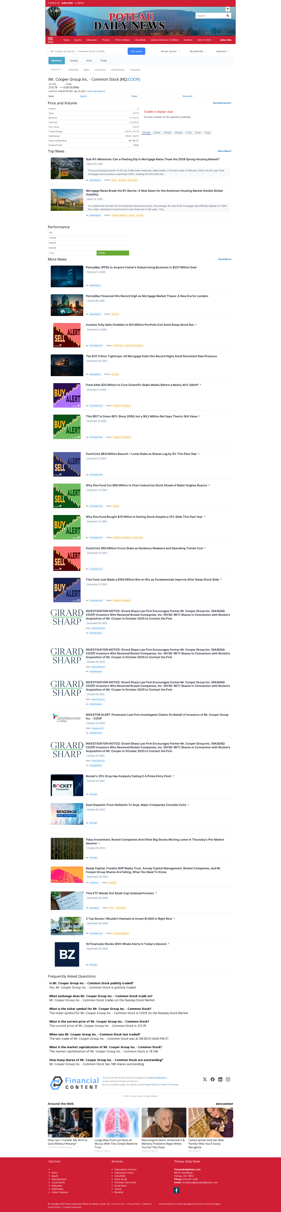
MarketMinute (95, 180)
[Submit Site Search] (228, 15)
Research (187, 96)
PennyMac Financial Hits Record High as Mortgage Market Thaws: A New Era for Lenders (147, 296)
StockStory (94, 883)
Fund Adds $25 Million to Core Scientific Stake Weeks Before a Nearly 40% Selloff (143, 385)
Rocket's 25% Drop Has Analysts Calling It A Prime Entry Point (130, 776)
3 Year (198, 132)
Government (120, 908)
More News (224, 151)
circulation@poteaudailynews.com (200, 1182)
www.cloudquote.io (157, 1077)
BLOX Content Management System (186, 1204)
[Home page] (140, 15)
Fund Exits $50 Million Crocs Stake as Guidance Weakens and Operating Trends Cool (146, 548)
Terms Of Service (169, 1084)
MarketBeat (94, 908)
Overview (73, 69)
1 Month (167, 132)
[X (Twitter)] (205, 1083)
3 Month (178, 132)
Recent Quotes (169, 51)
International (117, 69)
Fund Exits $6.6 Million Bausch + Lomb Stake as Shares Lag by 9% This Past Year (143, 454)
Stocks (74, 60)
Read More (224, 259)
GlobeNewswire (96, 633)
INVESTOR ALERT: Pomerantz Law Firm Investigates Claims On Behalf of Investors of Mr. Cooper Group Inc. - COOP (157, 716)
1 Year (189, 132)
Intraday (146, 132)
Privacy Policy (149, 1084)
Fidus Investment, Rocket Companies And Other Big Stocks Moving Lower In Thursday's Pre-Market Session (155, 841)
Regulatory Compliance (134, 345)
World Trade (132, 180)
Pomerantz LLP (97, 728)
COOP (133, 79)
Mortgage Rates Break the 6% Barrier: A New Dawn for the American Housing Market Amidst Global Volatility (154, 192)
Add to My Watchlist (96, 91)
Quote (83, 96)
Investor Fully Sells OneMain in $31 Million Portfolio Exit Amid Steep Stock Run (141, 324)
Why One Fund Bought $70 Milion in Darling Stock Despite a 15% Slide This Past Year (146, 516)
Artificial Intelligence (119, 215)
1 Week (157, 132)
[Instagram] (228, 1083)
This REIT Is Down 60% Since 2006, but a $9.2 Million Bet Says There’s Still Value (143, 416)
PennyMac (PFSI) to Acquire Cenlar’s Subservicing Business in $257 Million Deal (141, 267)
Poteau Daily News (73, 1204)
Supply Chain (138, 538)
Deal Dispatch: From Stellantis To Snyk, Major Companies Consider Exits (137, 805)
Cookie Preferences (72, 1207)
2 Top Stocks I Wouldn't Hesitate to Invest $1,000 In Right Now (130, 918)
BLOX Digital (214, 1204)
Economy (122, 180)
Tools (103, 60)
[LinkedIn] (220, 1083)
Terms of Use (118, 1204)
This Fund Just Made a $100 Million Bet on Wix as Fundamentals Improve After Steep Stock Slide (154, 579)
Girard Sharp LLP (98, 628)
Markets (57, 60)
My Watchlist (196, 51)
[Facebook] (212, 1083)
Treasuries (135, 69)
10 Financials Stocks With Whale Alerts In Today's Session (128, 944)
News (87, 69)
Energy (116, 506)
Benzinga (93, 794)
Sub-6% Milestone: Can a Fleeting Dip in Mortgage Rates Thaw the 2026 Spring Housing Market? (153, 159)
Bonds (114, 180)
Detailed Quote (221, 102)
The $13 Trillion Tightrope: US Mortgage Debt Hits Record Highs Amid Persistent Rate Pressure (151, 356)
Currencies (100, 69)
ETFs (89, 60)
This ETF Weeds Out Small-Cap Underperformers (121, 893)
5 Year (207, 132)
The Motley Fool (96, 345)
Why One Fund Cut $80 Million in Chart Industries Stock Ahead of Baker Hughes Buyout (148, 485)
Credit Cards (118, 345)
